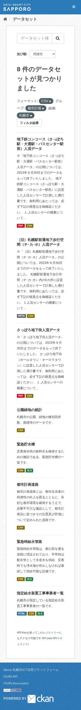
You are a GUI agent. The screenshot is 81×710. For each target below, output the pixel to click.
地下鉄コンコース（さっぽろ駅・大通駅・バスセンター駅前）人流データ (40, 144)
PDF (20, 225)
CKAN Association (16, 683)
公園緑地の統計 (29, 410)
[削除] (50, 101)
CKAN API (10, 676)
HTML (21, 613)
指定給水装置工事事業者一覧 (40, 593)
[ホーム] (5, 19)
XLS (29, 470)
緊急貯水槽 (26, 444)
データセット (25, 19)
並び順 (21, 54)
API (44, 638)
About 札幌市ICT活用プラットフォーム (31, 670)
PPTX (21, 316)
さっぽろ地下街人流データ (38, 330)
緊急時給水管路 (29, 542)
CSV (29, 225)
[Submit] (58, 38)
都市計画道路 (27, 484)
